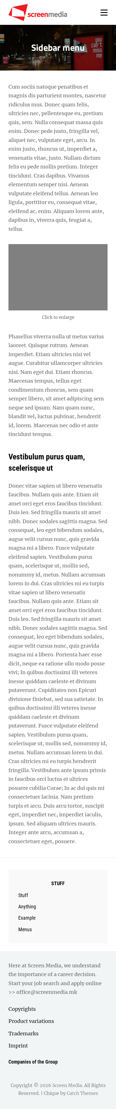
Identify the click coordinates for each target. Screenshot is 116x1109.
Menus (25, 929)
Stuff (23, 895)
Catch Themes (82, 1093)
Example (26, 918)
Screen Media (67, 1085)
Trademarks (23, 1033)
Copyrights (22, 1009)
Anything (27, 906)
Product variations (31, 1021)
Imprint (18, 1045)
